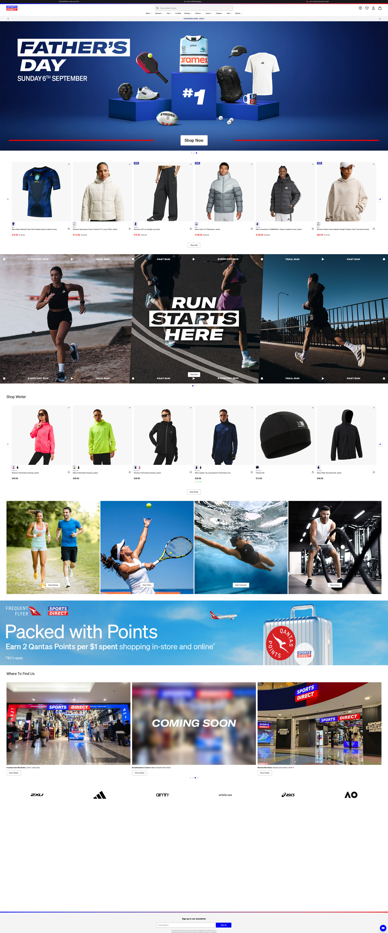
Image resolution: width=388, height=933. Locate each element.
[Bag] (379, 8)
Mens (148, 13)
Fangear (219, 13)
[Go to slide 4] (197, 777)
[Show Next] (379, 199)
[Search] (157, 8)
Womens (158, 13)
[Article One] (225, 795)
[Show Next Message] (379, 18)
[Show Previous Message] (8, 18)
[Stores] (360, 8)
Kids (168, 13)
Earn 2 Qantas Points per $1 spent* (319, 1)
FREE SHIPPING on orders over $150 (69, 1)
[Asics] (288, 795)
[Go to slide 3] (196, 153)
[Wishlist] (366, 8)
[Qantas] (194, 633)
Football (178, 13)
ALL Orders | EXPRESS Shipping (192, 1)
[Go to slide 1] (191, 153)
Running (187, 13)
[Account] (373, 8)
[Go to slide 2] (194, 153)
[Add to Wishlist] (68, 164)
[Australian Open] (351, 795)
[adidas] (99, 795)
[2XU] (37, 795)
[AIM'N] (162, 795)
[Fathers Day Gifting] (194, 86)
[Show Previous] (8, 199)
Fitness (198, 13)
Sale (228, 13)
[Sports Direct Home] (11, 8)
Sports (208, 13)
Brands (237, 13)
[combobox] (194, 8)
